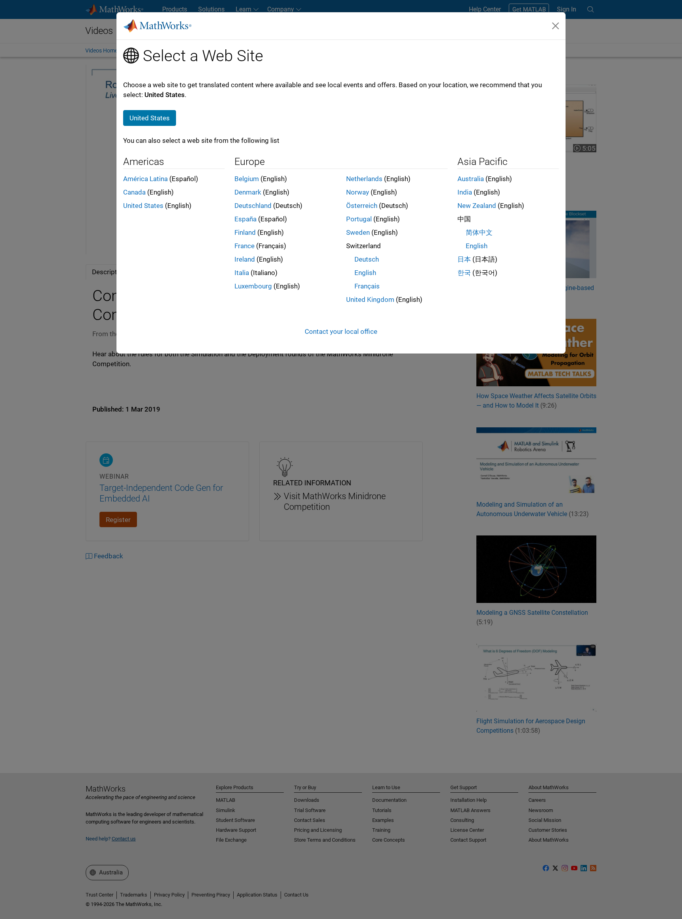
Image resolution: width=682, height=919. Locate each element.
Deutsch (366, 259)
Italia (241, 273)
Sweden (358, 232)
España (245, 219)
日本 (464, 259)
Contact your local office (341, 331)
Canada (134, 192)
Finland (245, 232)
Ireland (244, 259)
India (464, 192)
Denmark (247, 192)
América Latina (145, 179)
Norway (357, 192)
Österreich (361, 206)
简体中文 (479, 232)
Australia (470, 179)
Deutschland (253, 206)
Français (367, 286)
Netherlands (364, 179)
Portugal (359, 219)
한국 (464, 273)
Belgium (246, 179)
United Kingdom (370, 299)
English (365, 273)
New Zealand (476, 206)
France (244, 246)
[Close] (555, 25)
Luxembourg (253, 286)
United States (143, 206)
